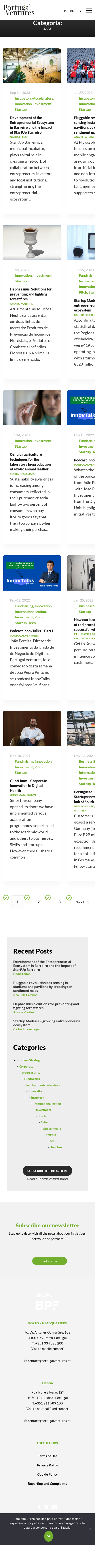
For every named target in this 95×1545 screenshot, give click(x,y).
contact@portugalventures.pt (49, 1361)
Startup (21, 109)
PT (66, 10)
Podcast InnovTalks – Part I (31, 631)
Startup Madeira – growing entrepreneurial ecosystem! (47, 1023)
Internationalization (30, 611)
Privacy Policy (47, 1465)
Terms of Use (47, 1456)
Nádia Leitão (21, 974)
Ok (49, 1536)
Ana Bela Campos (25, 995)
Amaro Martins (23, 1012)
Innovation (23, 104)
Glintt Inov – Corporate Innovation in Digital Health (28, 786)
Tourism (56, 1147)
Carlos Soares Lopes (27, 1029)
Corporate (26, 1066)
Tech (32, 623)
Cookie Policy (47, 1474)
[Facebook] (39, 1507)
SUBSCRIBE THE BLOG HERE (47, 1171)
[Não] (89, 1529)
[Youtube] (54, 1507)
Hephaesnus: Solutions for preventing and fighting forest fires (31, 294)
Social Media (52, 1128)
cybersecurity (30, 1072)
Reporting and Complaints (47, 1483)
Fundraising (24, 606)
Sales (44, 1122)
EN (72, 10)
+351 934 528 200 (49, 1343)
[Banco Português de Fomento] (47, 1301)
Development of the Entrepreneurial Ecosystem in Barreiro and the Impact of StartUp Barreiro (44, 965)
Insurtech (37, 1097)
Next (80, 902)
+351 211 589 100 (49, 1403)
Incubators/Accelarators (34, 98)
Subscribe (49, 1261)
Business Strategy (29, 1060)
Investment (42, 104)
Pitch (83, 292)
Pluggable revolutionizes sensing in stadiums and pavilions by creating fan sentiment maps (42, 986)
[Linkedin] (46, 1507)
